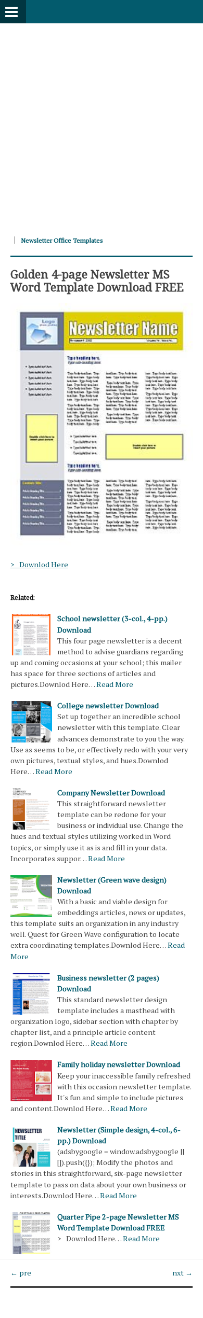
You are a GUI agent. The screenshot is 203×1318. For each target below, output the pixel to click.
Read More (114, 684)
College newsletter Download (108, 705)
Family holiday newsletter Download (118, 1064)
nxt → (182, 1273)
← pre (20, 1273)
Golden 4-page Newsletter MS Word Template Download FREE (97, 280)
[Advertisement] (101, 124)
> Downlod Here (39, 564)
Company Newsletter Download (111, 792)
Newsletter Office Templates (62, 240)
